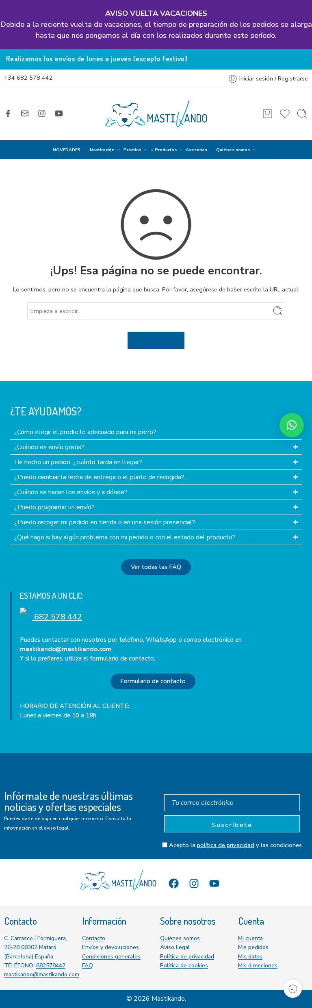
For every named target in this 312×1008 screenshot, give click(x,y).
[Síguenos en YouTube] (58, 113)
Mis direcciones (257, 965)
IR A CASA (156, 340)
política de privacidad (225, 845)
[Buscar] (302, 113)
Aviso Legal (175, 947)
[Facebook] (174, 883)
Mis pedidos (253, 947)
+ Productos (164, 150)
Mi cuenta (250, 938)
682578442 (50, 965)
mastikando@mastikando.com (41, 974)
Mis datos (250, 956)
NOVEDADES (66, 150)
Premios (132, 150)
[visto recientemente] (293, 989)
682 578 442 (57, 616)
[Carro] (267, 113)
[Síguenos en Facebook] (8, 113)
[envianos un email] (24, 113)
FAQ (87, 965)
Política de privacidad (187, 956)
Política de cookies (184, 965)
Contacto (93, 938)
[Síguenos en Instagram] (41, 113)
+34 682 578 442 (28, 78)
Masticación (102, 150)
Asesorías (196, 150)
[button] (292, 425)
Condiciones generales (111, 956)
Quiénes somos (233, 150)
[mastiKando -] (155, 114)
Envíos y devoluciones (110, 947)
